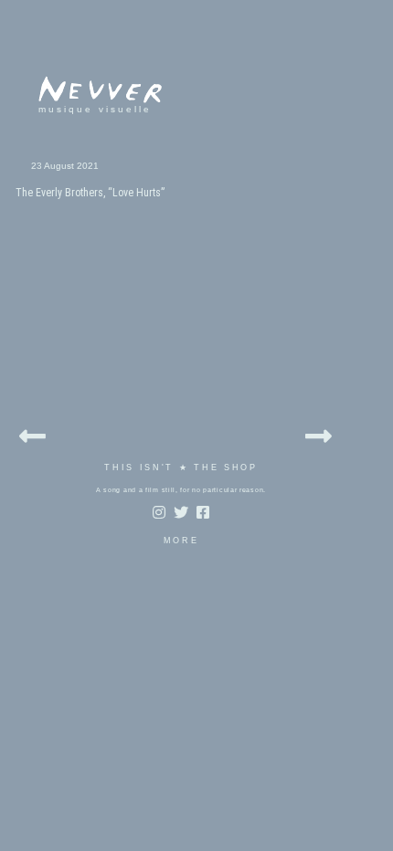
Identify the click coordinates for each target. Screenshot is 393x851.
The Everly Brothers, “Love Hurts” (90, 192)
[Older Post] (318, 433)
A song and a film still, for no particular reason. (181, 490)
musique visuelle (95, 109)
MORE (181, 540)
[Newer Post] (32, 433)
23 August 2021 (65, 166)
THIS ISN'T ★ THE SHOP (181, 467)
